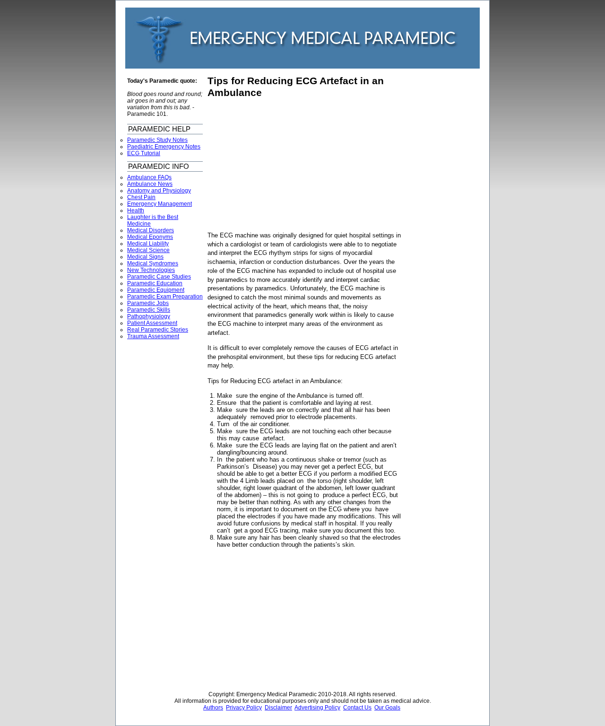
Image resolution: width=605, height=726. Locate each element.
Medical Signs (145, 257)
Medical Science (148, 250)
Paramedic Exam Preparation (165, 296)
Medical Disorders (150, 230)
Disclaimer (278, 707)
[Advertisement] (286, 165)
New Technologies (151, 270)
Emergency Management (159, 204)
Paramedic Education (154, 283)
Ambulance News (150, 184)
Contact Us (357, 707)
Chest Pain (141, 197)
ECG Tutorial (143, 153)
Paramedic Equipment (155, 290)
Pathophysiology (148, 316)
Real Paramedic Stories (157, 329)
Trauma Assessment (153, 336)
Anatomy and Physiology (159, 190)
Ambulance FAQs (149, 177)
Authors (213, 707)
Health (135, 210)
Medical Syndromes (152, 263)
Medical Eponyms (150, 237)
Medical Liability (148, 243)
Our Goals (387, 707)
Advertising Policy (317, 707)
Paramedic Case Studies (159, 276)
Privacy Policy (244, 707)
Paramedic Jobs (148, 303)
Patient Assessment (152, 323)
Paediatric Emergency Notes (163, 146)
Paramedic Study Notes (157, 140)
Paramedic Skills (148, 309)
